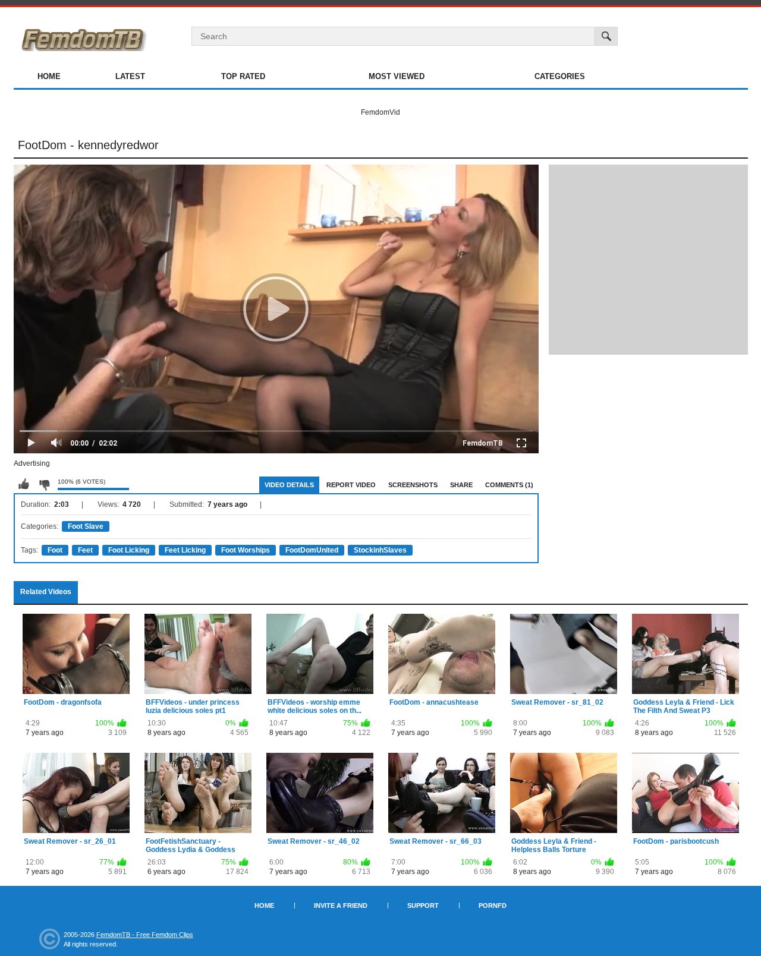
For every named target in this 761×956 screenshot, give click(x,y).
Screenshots (413, 484)
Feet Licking (185, 550)
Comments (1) (509, 484)
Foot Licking (128, 550)
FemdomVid (380, 112)
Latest (130, 76)
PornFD (493, 905)
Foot (55, 550)
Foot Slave (85, 526)
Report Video (351, 484)
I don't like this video (44, 484)
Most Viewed (396, 76)
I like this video (24, 484)
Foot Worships (245, 550)
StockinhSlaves (380, 550)
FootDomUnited (311, 550)
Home (49, 76)
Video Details (289, 484)
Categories (559, 76)
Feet (85, 550)
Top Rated (243, 76)
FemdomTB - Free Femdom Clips (144, 934)
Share (461, 484)
